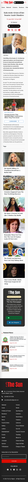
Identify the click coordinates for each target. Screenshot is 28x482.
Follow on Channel (15, 317)
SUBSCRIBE (14, 461)
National (8, 7)
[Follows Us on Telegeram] (19, 30)
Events (3, 434)
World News (19, 417)
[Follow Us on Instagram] (20, 470)
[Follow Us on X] (11, 470)
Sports (3, 417)
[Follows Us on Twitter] (12, 30)
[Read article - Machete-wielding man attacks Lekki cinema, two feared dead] (5, 367)
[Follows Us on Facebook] (9, 30)
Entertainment (5, 431)
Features (18, 419)
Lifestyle (4, 440)
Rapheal (15, 22)
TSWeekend (5, 446)
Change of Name (20, 446)
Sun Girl (18, 428)
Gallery (3, 425)
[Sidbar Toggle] (2, 3)
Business (21, 7)
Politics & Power (6, 411)
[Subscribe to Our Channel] (14, 470)
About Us (18, 437)
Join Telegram (15, 322)
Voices (18, 405)
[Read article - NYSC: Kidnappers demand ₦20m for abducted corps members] (5, 358)
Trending (18, 434)
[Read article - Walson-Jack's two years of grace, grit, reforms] (5, 349)
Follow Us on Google (20, 2)
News (3, 419)
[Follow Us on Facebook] (8, 470)
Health (3, 437)
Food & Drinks (5, 423)
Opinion (4, 443)
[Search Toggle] (26, 2)
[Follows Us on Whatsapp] (16, 30)
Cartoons (18, 423)
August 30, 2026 (13, 342)
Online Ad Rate (20, 440)
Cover (3, 408)
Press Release (20, 425)
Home (3, 7)
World (17, 408)
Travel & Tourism (20, 431)
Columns (15, 7)
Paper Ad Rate (20, 443)
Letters (4, 428)
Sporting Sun (19, 411)
